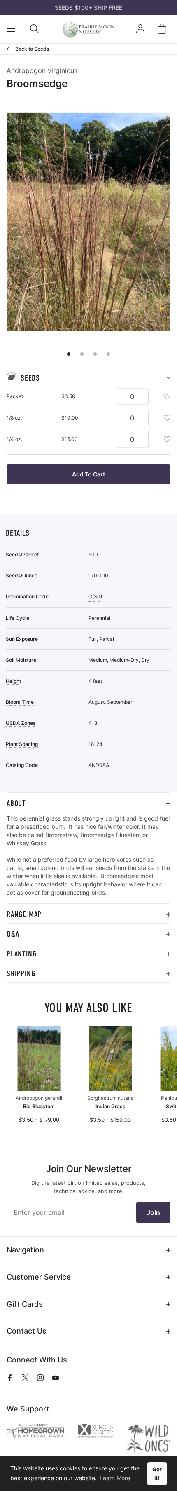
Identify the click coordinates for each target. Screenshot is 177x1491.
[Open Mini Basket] (163, 29)
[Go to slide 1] (68, 354)
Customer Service (39, 1277)
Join (153, 1212)
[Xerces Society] (95, 1432)
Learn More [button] (115, 1478)
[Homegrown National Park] (36, 1431)
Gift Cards (25, 1304)
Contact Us (27, 1331)
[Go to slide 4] (108, 354)
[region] (88, 858)
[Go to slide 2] (82, 354)
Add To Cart (88, 474)
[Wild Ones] (148, 1438)
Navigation (25, 1249)
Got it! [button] (157, 1473)
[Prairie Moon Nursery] (88, 29)
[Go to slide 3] (95, 354)
